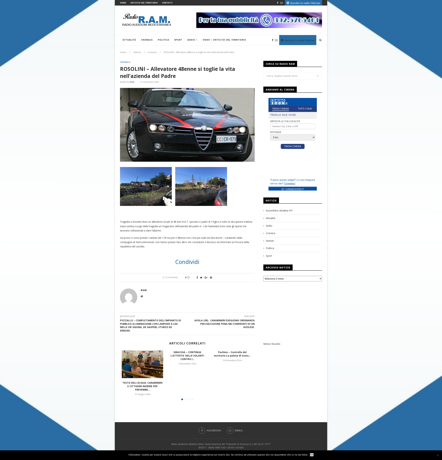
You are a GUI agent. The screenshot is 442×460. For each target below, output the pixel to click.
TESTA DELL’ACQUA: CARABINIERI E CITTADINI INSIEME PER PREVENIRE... (142, 386)
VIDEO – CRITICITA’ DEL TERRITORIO (224, 39)
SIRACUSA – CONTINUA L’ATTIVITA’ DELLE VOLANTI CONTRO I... (187, 355)
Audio (191, 39)
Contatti (167, 2)
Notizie (137, 52)
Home (123, 2)
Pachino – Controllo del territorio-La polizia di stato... (232, 353)
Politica (163, 39)
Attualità (129, 39)
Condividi (187, 262)
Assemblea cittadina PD (279, 210)
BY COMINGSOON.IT (293, 189)
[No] (437, 455)
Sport (178, 39)
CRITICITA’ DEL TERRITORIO (144, 2)
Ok (311, 454)
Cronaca (147, 39)
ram (132, 81)
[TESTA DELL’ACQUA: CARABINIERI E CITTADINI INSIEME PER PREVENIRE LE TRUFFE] (142, 364)
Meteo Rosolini (271, 343)
